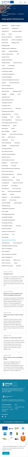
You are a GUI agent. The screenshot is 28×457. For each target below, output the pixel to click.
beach (10, 34)
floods (18, 117)
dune (19, 94)
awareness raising (17, 31)
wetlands (18, 265)
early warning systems (8, 100)
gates (14, 125)
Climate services (17, 62)
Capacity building (13, 51)
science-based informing (14, 191)
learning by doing (14, 145)
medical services (6, 157)
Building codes (15, 42)
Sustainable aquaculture (8, 214)
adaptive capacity (15, 25)
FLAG (11, 117)
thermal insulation (6, 228)
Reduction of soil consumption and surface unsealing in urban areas (13, 294)
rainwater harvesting (7, 180)
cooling (4, 82)
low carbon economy (7, 151)
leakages (4, 145)
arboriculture (5, 28)
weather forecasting (7, 265)
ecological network (7, 102)
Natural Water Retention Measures (11, 168)
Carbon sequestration (7, 54)
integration (5, 140)
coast (3, 65)
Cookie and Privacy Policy (19, 407)
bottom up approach (17, 39)
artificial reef (5, 31)
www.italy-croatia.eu (7, 407)
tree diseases (5, 234)
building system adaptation (9, 48)
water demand (5, 251)
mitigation (4, 162)
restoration (5, 185)
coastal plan (11, 65)
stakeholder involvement (8, 208)
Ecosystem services (7, 108)
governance (5, 128)
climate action (5, 57)
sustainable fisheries (7, 223)
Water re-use (16, 260)
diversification (5, 91)
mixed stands (14, 162)
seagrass (4, 194)
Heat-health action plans (16, 134)
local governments (7, 148)
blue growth (5, 39)
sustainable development (8, 220)
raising (18, 180)
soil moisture (12, 200)
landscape (17, 142)
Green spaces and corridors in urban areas (13, 315)
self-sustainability (15, 197)
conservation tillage (7, 71)
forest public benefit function (9, 122)
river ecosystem (16, 188)
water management (7, 257)
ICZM (3, 137)
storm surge (5, 211)
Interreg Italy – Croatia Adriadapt (7, 410)
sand (3, 191)
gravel (13, 128)
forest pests (18, 120)
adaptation (5, 25)
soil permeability (6, 203)
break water (5, 42)
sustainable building (7, 217)
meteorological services (8, 160)
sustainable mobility (7, 225)
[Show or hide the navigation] (24, 2)
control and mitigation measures (10, 80)
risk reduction (5, 188)
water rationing (6, 260)
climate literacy (6, 62)
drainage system (17, 91)
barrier (3, 34)
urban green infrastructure (9, 240)
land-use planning (6, 142)
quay (13, 177)
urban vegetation (17, 243)
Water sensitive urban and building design (13, 358)
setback (4, 200)
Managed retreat (8, 274)
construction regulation (8, 74)
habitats (4, 134)
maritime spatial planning (8, 154)
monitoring (5, 165)
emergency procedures (8, 111)
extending (4, 117)
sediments (4, 197)
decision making (6, 85)
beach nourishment (7, 37)
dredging (4, 94)
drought (12, 94)
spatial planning (6, 205)
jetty (12, 140)
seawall (12, 194)
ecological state (6, 105)
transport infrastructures (8, 231)
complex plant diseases (8, 68)
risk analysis (14, 185)
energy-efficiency (6, 114)
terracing (18, 225)
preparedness (5, 177)
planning (19, 174)
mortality (13, 165)
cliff (18, 54)
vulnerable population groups (9, 245)
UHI (13, 234)
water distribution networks (9, 254)
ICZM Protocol (11, 137)
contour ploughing (7, 77)
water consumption (7, 248)
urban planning (6, 243)
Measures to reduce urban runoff (12, 337)
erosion (16, 114)
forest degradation (7, 120)
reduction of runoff (18, 182)
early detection (6, 97)
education (18, 108)
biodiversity (18, 37)
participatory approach (8, 174)
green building (5, 131)
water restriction (6, 263)
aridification (15, 28)
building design (6, 45)
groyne (14, 131)
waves (15, 263)
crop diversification (14, 82)
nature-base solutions (7, 171)
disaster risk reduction (8, 88)
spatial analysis (18, 203)
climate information (7, 59)
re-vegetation (5, 182)
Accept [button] (6, 453)
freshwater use (6, 125)
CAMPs (3, 51)
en (20, 2)
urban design (5, 237)
